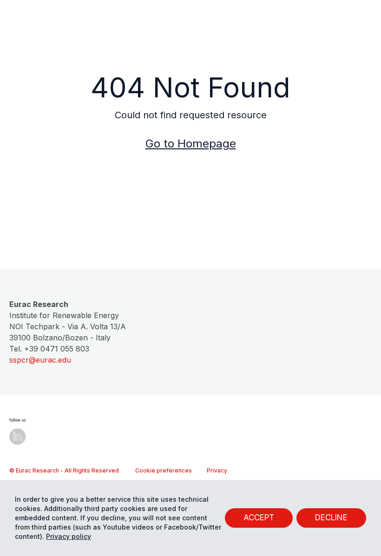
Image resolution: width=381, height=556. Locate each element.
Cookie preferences (163, 470)
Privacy (217, 470)
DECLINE (331, 517)
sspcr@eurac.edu (40, 359)
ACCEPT (258, 517)
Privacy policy (68, 536)
